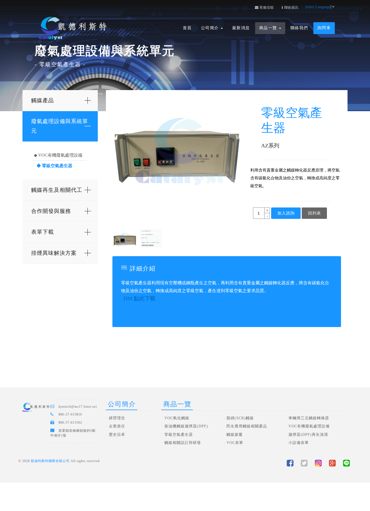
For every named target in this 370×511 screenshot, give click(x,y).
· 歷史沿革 (115, 435)
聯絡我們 (299, 28)
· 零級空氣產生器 (177, 435)
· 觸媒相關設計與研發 (181, 443)
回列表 (314, 213)
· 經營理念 (115, 418)
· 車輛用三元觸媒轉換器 (307, 418)
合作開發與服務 (51, 211)
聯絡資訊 (290, 7)
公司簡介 (210, 28)
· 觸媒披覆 (233, 435)
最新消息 (241, 28)
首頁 (187, 28)
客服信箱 (266, 7)
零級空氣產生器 (57, 165)
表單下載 (42, 232)
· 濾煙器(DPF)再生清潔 (306, 435)
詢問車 (324, 28)
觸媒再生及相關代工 (56, 190)
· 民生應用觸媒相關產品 (245, 426)
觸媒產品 (42, 100)
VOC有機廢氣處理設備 (60, 155)
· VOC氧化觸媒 (175, 418)
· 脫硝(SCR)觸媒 (238, 418)
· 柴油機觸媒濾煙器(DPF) (184, 426)
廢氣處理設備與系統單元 (59, 126)
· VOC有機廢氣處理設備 (307, 426)
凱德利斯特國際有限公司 (50, 461)
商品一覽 (269, 28)
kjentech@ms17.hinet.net (78, 406)
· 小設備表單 (297, 443)
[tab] (60, 100)
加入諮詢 (286, 213)
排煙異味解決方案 (54, 253)
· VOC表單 (233, 443)
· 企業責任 (115, 426)
